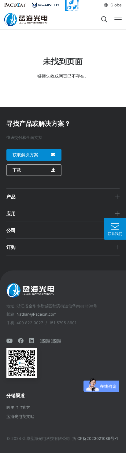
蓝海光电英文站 (20, 416)
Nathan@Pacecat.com (37, 314)
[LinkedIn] (31, 340)
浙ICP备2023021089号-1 (95, 438)
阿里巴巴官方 (18, 407)
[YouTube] (9, 340)
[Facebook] (21, 340)
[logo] (26, 19)
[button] (113, 5)
